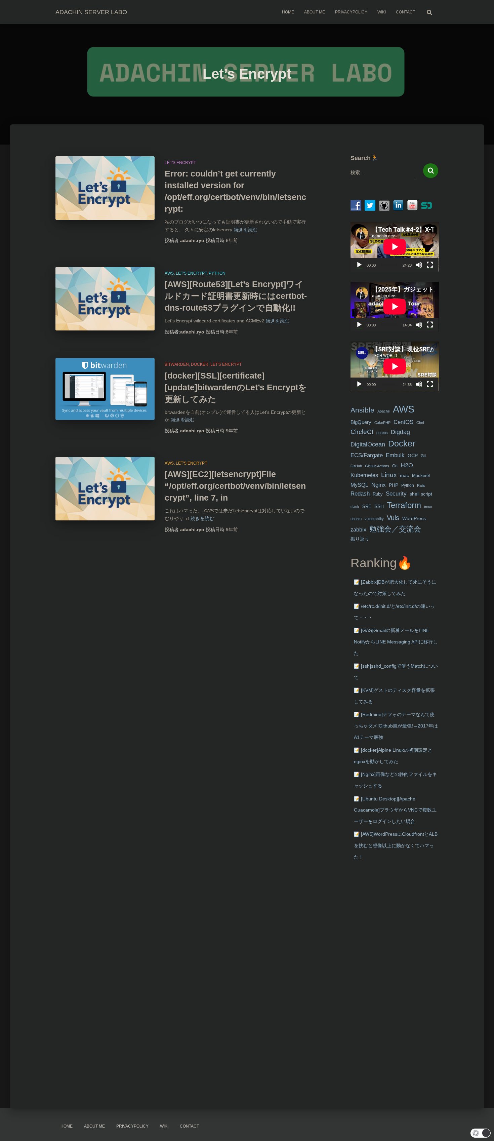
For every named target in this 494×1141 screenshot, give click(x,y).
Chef (420, 423)
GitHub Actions (377, 466)
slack (355, 507)
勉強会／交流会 (395, 529)
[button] (480, 1133)
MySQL (359, 485)
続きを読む (245, 229)
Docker (199, 364)
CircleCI (362, 431)
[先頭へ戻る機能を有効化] (480, 1127)
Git (423, 456)
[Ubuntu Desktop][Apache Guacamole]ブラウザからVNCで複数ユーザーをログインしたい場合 (395, 810)
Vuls (393, 517)
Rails (421, 485)
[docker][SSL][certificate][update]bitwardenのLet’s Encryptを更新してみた (236, 387)
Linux (389, 474)
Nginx (378, 485)
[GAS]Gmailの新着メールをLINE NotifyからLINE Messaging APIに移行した (396, 642)
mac (404, 475)
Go (395, 466)
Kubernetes (364, 475)
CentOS (403, 422)
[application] (395, 247)
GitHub (356, 466)
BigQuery (361, 422)
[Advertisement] (395, 973)
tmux (428, 507)
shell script (421, 494)
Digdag (400, 432)
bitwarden (177, 364)
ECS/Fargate (367, 455)
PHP (393, 485)
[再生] (359, 265)
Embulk (395, 455)
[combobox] (383, 172)
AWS (169, 273)
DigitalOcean (368, 444)
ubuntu (356, 519)
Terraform (404, 505)
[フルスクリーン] (429, 265)
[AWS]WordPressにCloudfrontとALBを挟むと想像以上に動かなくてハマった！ (396, 845)
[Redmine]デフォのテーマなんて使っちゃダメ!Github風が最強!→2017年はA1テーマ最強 (396, 726)
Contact (405, 12)
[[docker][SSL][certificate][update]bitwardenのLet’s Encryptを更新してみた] (105, 389)
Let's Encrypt (180, 162)
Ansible (362, 410)
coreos (382, 433)
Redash (360, 493)
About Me (314, 12)
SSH (379, 506)
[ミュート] (419, 265)
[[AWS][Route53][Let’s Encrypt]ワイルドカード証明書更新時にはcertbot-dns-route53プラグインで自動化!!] (105, 299)
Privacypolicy (351, 12)
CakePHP (382, 423)
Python (217, 273)
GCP (413, 455)
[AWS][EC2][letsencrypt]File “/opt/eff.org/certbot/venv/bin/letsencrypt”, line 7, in (235, 485)
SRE (366, 506)
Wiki (381, 12)
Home (288, 12)
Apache (383, 411)
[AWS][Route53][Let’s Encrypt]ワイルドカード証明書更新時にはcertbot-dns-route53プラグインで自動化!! (236, 295)
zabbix (358, 530)
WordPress (414, 518)
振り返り (360, 539)
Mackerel (421, 475)
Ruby (378, 494)
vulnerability (374, 519)
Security (396, 493)
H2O (407, 465)
